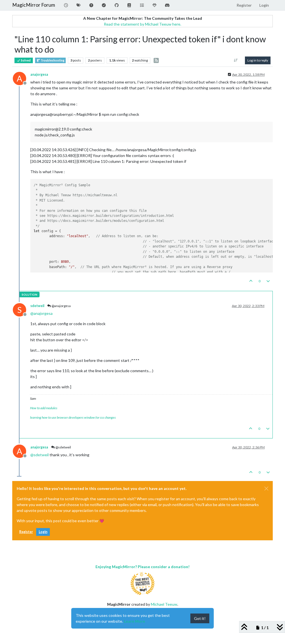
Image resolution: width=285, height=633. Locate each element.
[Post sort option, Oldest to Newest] (235, 60)
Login (43, 532)
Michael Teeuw (164, 604)
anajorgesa (39, 74)
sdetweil (37, 306)
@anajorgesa (61, 306)
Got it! (200, 618)
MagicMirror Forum (33, 5)
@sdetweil (63, 447)
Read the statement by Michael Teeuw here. (142, 24)
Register (26, 532)
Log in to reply (257, 60)
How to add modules (43, 408)
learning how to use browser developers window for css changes (73, 417)
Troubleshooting (52, 60)
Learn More (134, 621)
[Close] (266, 488)
